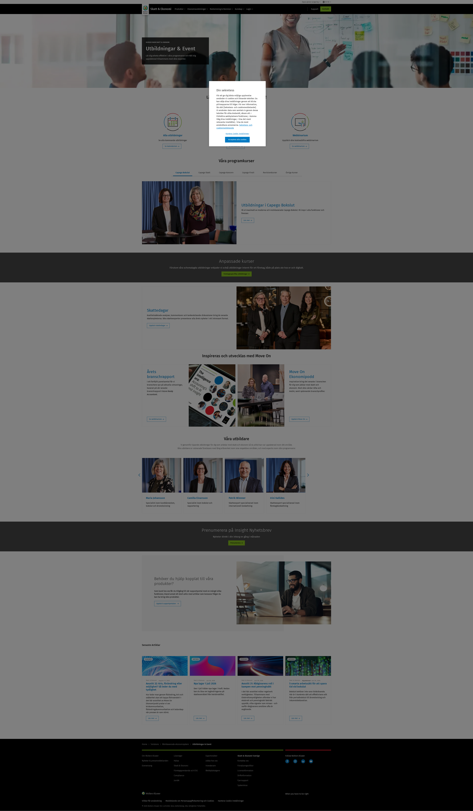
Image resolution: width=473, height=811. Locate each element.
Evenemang (147, 765)
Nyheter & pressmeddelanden (155, 761)
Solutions (155, 744)
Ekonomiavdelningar (196, 9)
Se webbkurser (234, 146)
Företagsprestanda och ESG (186, 770)
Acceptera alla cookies (237, 140)
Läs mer (247, 220)
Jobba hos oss (212, 761)
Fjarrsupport (242, 780)
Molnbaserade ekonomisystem (175, 744)
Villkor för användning (152, 801)
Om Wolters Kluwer (150, 756)
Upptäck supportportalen (166, 604)
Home (144, 744)
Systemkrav (242, 785)
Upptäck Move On (298, 419)
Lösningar (178, 756)
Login (248, 9)
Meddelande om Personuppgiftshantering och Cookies (190, 801)
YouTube (311, 761)
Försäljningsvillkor (245, 765)
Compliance (179, 775)
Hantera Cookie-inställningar (237, 134)
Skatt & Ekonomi (181, 765)
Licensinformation (245, 770)
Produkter (179, 9)
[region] (237, 113)
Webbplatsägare (213, 770)
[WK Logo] (151, 793)
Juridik (176, 780)
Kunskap (238, 9)
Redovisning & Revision (220, 9)
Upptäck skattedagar (157, 325)
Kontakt (325, 9)
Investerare (211, 765)
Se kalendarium (171, 146)
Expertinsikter (211, 756)
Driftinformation (244, 775)
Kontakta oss (243, 761)
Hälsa (176, 761)
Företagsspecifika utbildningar (235, 274)
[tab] (182, 172)
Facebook (287, 761)
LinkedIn (303, 761)
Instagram (295, 761)
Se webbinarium (298, 146)
